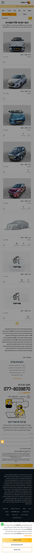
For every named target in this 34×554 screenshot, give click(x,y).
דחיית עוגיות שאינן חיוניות (17, 545)
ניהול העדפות (17, 549)
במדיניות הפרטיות (28, 535)
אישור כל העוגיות (17, 540)
